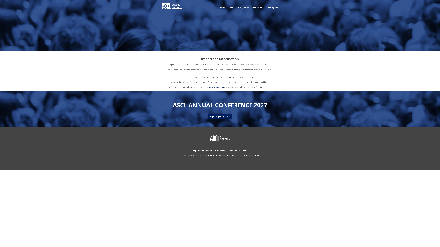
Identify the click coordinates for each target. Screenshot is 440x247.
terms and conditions (215, 87)
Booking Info (272, 7)
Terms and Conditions (237, 150)
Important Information (202, 150)
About (231, 7)
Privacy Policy (220, 150)
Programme (243, 7)
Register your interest (220, 116)
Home (222, 7)
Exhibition (258, 7)
